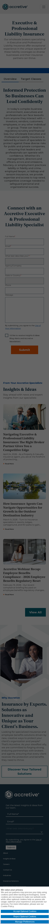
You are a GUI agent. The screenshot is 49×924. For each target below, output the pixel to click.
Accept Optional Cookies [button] (24, 911)
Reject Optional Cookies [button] (24, 916)
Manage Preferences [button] (24, 922)
